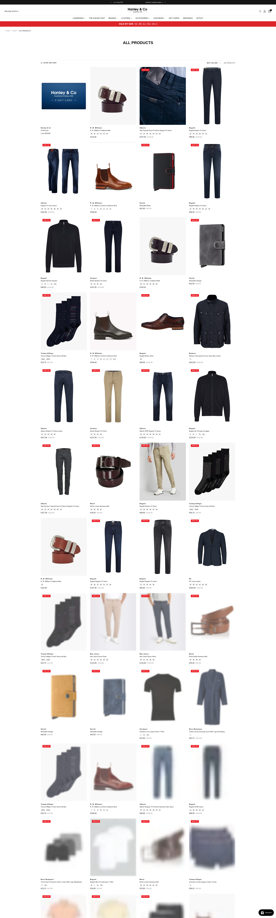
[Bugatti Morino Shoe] (163, 321)
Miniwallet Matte (145, 205)
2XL (203, 434)
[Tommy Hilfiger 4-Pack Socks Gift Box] (64, 321)
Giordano (143, 729)
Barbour (192, 353)
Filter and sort (50, 63)
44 (107, 134)
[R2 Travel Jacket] (212, 547)
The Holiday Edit (97, 18)
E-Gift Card (44, 130)
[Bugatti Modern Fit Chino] (212, 96)
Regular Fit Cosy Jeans (49, 205)
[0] (269, 11)
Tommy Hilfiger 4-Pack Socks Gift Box (53, 356)
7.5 (110, 359)
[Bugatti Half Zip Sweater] (64, 246)
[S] (136, 24)
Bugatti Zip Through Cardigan (199, 431)
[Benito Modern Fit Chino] (113, 246)
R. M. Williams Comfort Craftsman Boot (103, 205)
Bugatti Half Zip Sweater (49, 281)
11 (104, 209)
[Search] (260, 11)
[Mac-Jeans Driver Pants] (113, 622)
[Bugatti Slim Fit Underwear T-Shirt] (113, 847)
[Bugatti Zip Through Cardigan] (212, 396)
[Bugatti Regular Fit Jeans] (212, 171)
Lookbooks (78, 18)
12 (107, 209)
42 (156, 134)
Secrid (142, 203)
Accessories (142, 18)
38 (150, 134)
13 (110, 209)
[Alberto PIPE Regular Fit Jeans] (163, 396)
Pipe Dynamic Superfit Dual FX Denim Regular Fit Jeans (60, 506)
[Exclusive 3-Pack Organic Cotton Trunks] (212, 847)
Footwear (159, 18)
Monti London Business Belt (99, 506)
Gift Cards (174, 18)
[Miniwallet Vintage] (212, 246)
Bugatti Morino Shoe (147, 356)
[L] (144, 24)
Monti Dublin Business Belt (198, 656)
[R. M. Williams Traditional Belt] (113, 96)
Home (7, 31)
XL (51, 284)
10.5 (114, 359)
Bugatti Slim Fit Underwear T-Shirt (101, 882)
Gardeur (93, 278)
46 (141, 359)
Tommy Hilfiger (47, 353)
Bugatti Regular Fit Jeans (197, 205)
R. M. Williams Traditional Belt (100, 130)
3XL (55, 284)
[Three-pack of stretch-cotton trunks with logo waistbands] (64, 847)
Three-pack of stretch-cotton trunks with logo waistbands (61, 882)
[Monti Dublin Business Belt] (212, 622)
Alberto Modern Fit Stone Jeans (51, 431)
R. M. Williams (96, 128)
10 (101, 209)
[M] (140, 24)
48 (206, 584)
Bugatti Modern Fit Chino (197, 130)
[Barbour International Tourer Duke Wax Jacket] (212, 321)
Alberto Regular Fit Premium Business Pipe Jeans (157, 807)
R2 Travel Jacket (195, 581)
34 (97, 134)
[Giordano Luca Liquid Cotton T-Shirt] (163, 697)
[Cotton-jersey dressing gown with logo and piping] (212, 697)
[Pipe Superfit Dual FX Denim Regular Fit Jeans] (163, 96)
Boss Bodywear (195, 729)
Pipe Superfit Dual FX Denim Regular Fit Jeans (156, 130)
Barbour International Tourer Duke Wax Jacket (205, 356)
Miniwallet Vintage (195, 281)
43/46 (48, 359)
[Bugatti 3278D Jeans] (212, 772)
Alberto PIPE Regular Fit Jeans (150, 431)
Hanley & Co (46, 128)
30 (91, 134)
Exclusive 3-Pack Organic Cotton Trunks (202, 882)
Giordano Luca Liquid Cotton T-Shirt (152, 731)
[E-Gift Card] (64, 96)
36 (101, 134)
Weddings (188, 18)
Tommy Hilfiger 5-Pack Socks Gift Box (202, 506)
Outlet (199, 18)
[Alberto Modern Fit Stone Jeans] (64, 396)
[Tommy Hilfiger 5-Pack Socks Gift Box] (212, 472)
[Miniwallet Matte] (163, 171)
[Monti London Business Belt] (113, 472)
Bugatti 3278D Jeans (196, 807)
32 (94, 134)
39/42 (43, 359)
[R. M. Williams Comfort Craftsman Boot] (113, 171)
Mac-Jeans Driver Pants (98, 656)
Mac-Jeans (94, 654)
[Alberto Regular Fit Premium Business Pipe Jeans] (163, 772)
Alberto (143, 128)
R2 (190, 579)
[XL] (149, 24)
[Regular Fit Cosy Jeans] (64, 171)
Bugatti (192, 128)
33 (203, 810)
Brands (112, 18)
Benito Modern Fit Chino (98, 281)
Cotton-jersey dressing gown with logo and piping (207, 731)
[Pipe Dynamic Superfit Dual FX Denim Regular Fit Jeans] (64, 472)
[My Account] (264, 11)
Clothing (125, 18)
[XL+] (154, 24)
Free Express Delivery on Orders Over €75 (130, 2)
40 (104, 134)
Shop (15, 31)
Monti (92, 503)
